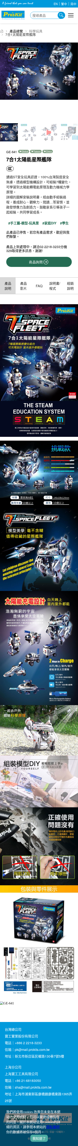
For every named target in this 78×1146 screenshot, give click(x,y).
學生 (65, 223)
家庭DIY (50, 223)
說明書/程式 (54, 286)
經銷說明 (70, 286)
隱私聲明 (52, 1127)
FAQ (39, 285)
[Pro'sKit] (13, 21)
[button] (73, 82)
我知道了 (39, 1138)
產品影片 (23, 286)
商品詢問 (36, 262)
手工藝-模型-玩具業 (24, 223)
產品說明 (8, 286)
